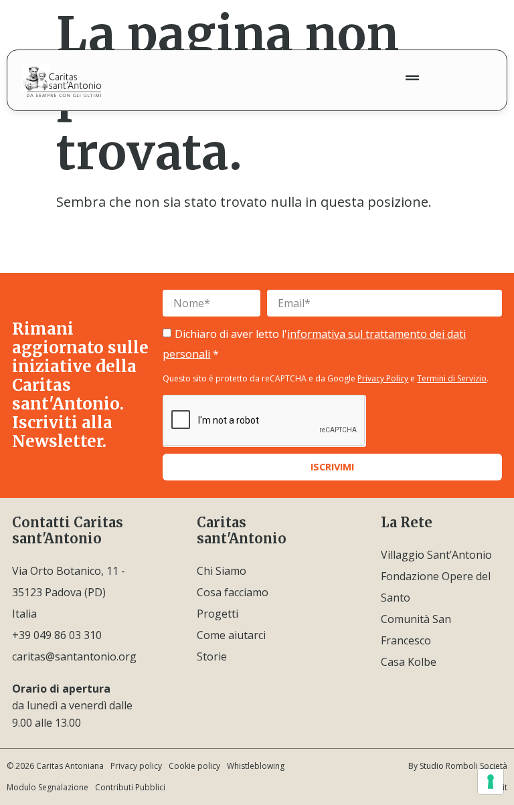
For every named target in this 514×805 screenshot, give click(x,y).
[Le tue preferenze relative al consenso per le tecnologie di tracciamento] (490, 781)
